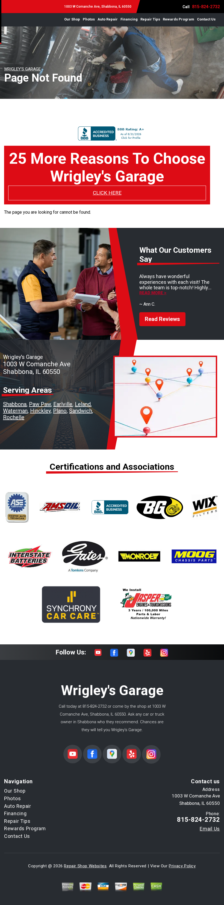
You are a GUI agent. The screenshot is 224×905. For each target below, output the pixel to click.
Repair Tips (150, 19)
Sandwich (80, 410)
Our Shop (72, 19)
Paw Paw (40, 404)
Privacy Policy (182, 866)
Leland (83, 404)
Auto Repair (108, 19)
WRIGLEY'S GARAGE (22, 69)
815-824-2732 (206, 6)
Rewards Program (178, 19)
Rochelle (13, 417)
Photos (89, 19)
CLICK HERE (107, 193)
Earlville (62, 404)
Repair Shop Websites (85, 866)
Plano (60, 410)
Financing (129, 19)
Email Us (210, 828)
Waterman (15, 410)
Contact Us (206, 19)
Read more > (152, 293)
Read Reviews (162, 319)
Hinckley (40, 410)
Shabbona (14, 404)
